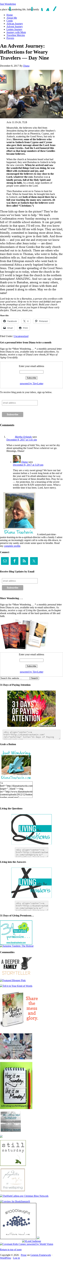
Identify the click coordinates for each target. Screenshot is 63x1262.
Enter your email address (31, 366)
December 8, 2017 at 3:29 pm (28, 464)
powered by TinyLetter (31, 383)
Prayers (10, 38)
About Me (11, 17)
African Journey (14, 23)
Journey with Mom (16, 32)
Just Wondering (8, 4)
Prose (23, 1255)
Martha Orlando (23, 436)
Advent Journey (14, 26)
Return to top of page (11, 1249)
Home (9, 15)
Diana (26, 65)
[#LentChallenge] (31, 1241)
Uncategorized (21, 336)
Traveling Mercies (15, 35)
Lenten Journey (14, 29)
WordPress (5, 1258)
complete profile (12, 546)
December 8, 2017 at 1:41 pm (21, 439)
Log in (16, 1258)
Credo (9, 20)
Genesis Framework (40, 1255)
